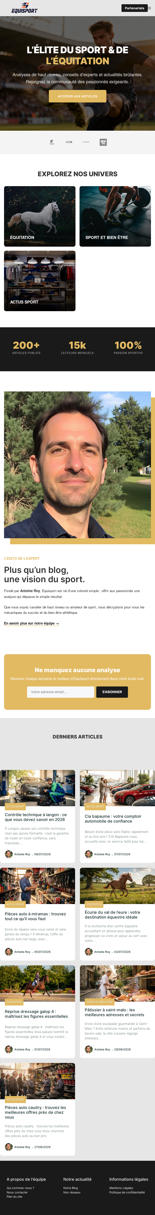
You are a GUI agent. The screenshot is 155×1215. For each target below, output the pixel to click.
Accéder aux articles (77, 96)
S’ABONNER (112, 692)
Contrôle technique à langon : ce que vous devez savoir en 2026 (36, 817)
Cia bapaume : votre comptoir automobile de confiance (113, 819)
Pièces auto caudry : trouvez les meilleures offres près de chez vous (35, 1112)
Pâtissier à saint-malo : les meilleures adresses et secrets (114, 1012)
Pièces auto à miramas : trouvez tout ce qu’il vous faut (35, 916)
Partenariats (134, 8)
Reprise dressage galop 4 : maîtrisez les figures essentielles (36, 1014)
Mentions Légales (121, 1188)
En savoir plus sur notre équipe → (31, 623)
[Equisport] (24, 8)
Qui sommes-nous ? (20, 1188)
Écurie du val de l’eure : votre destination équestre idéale (112, 915)
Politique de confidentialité (127, 1192)
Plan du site (14, 1196)
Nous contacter (17, 1192)
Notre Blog (70, 1188)
